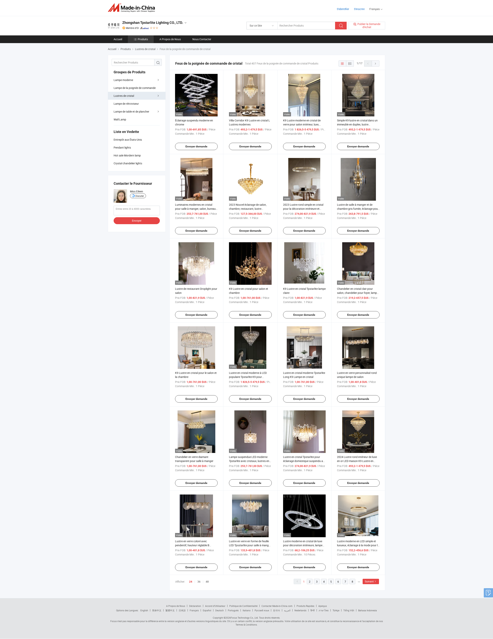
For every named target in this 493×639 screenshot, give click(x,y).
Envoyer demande (196, 146)
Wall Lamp (120, 119)
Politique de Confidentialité (243, 605)
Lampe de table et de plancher (131, 111)
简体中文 (156, 610)
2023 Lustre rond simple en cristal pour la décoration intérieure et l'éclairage (303, 209)
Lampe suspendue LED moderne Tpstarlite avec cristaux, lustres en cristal (249, 461)
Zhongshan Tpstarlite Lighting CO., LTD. (152, 23)
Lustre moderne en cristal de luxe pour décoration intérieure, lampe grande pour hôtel (302, 545)
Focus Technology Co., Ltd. (244, 617)
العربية (287, 610)
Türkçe (336, 610)
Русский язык (262, 610)
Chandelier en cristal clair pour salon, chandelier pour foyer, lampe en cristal (357, 293)
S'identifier (343, 9)
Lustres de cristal (124, 96)
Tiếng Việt (348, 610)
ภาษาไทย (324, 610)
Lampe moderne (123, 80)
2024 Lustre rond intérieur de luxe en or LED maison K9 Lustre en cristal (357, 461)
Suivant (369, 581)
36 (198, 581)
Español (207, 610)
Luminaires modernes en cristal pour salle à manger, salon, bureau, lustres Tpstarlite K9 (195, 209)
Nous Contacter (201, 39)
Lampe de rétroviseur (126, 103)
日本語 (182, 610)
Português (233, 610)
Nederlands (300, 610)
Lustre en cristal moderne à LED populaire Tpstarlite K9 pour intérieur (248, 377)
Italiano (247, 610)
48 (207, 581)
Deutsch (219, 610)
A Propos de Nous (170, 39)
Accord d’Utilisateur (215, 605)
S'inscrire (359, 9)
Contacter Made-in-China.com (277, 605)
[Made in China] (132, 7)
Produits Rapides (305, 605)
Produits (143, 39)
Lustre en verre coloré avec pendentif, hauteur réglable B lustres (192, 545)
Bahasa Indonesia (367, 610)
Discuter (139, 195)
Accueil (118, 39)
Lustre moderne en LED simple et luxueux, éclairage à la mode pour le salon (358, 545)
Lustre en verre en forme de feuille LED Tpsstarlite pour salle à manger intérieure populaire (250, 545)
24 (190, 581)
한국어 (276, 610)
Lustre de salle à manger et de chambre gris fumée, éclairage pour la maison (358, 209)
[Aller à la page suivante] (375, 63)
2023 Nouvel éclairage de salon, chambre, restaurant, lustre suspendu (248, 209)
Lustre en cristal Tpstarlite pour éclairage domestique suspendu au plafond (303, 461)
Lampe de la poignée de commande (135, 88)
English (144, 610)
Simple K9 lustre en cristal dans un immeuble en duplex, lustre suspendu (357, 124)
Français (194, 610)
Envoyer (137, 220)
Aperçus (322, 605)
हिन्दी (312, 610)
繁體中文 (170, 610)
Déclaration (195, 605)
